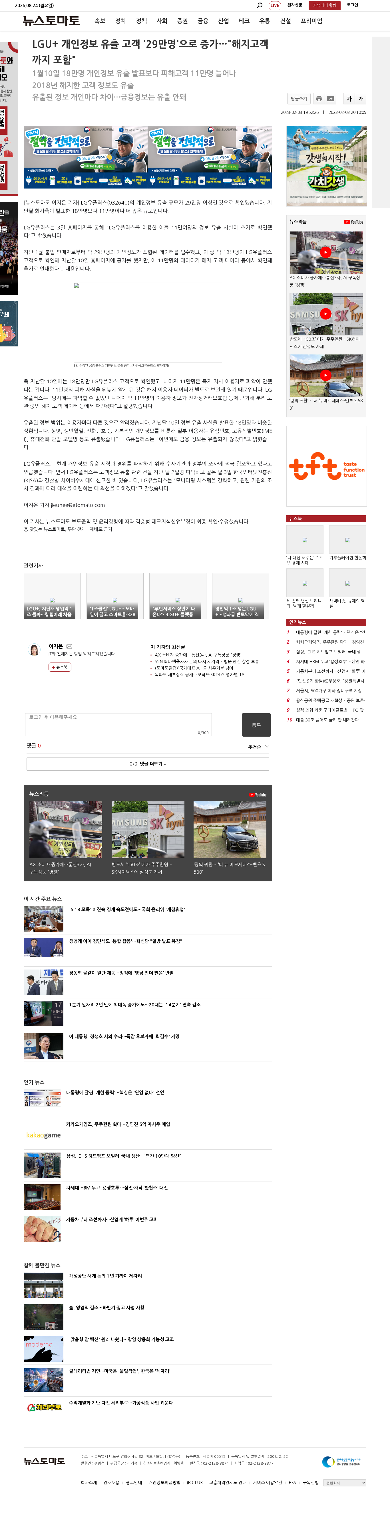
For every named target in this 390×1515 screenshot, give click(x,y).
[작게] (360, 98)
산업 (223, 21)
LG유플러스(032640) (105, 202)
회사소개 (89, 1482)
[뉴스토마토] (51, 21)
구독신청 (311, 1482)
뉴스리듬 (298, 222)
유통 (264, 21)
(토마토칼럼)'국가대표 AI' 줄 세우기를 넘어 (194, 668)
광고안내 (134, 1482)
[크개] (349, 98)
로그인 (352, 5)
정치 (120, 21)
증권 (182, 21)
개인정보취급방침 (164, 1482)
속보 (100, 21)
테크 (244, 21)
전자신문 (295, 5)
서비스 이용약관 (267, 1482)
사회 (161, 21)
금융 (203, 21)
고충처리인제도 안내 (227, 1482)
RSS (292, 1482)
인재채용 (111, 1482)
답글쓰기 (299, 99)
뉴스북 (61, 667)
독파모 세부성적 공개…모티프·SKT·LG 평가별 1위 (200, 675)
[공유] (330, 98)
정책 (141, 21)
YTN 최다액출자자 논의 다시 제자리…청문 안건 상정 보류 (207, 661)
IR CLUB (195, 1482)
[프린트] (319, 98)
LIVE (275, 5)
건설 (285, 21)
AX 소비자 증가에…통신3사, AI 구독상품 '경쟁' (198, 655)
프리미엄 (311, 21)
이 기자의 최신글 (167, 647)
